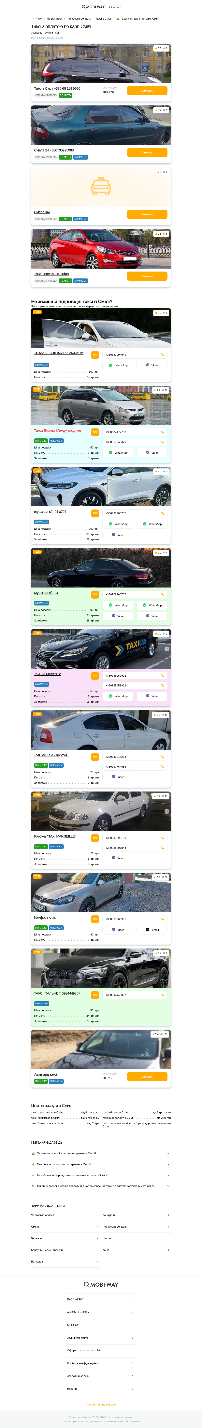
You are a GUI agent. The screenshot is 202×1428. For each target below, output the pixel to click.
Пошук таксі (54, 18)
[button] (100, 666)
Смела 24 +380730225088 (54, 150)
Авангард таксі (45, 1074)
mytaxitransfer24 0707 (50, 512)
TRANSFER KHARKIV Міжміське (58, 353)
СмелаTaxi (42, 212)
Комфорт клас (45, 917)
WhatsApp (121, 365)
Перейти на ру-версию (101, 1404)
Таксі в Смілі (103, 18)
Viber (155, 365)
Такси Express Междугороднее (57, 430)
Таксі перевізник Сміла (51, 274)
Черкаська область (79, 18)
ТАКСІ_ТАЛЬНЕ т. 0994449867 (57, 993)
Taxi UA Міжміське (47, 674)
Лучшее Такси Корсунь (51, 755)
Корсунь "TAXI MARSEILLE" (55, 836)
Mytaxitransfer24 (46, 593)
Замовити (147, 90)
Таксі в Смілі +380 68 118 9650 (57, 88)
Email (155, 929)
